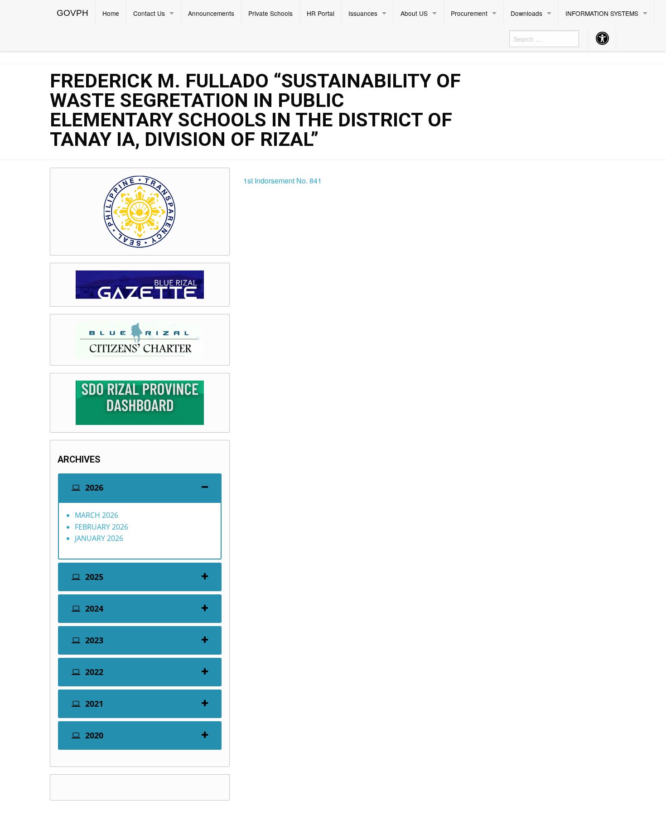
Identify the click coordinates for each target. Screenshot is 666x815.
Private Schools (270, 13)
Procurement (469, 13)
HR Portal (320, 13)
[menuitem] (73, 13)
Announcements (211, 13)
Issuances (362, 13)
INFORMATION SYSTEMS (601, 13)
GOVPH (72, 13)
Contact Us (149, 13)
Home (110, 13)
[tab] (140, 487)
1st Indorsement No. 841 (282, 180)
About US (414, 13)
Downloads (526, 13)
